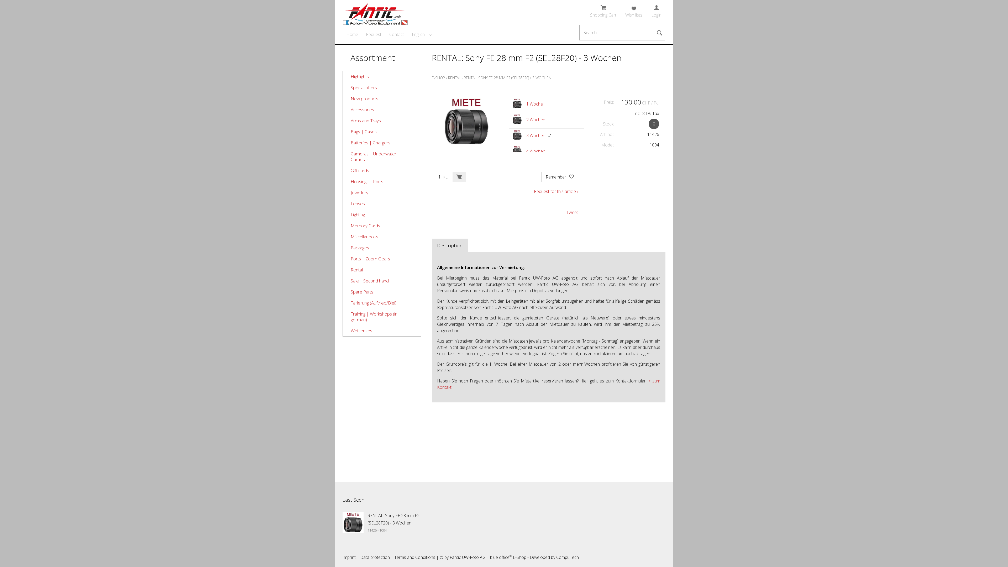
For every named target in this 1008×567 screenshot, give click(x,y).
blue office (501, 557)
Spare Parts (362, 292)
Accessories (362, 110)
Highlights (360, 77)
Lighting (358, 215)
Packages (360, 248)
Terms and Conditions (414, 557)
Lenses (358, 204)
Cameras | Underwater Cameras (373, 156)
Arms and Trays (366, 121)
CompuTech (567, 557)
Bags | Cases (364, 132)
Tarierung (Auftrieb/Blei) (373, 303)
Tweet (572, 212)
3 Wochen (541, 77)
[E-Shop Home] (375, 12)
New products (364, 99)
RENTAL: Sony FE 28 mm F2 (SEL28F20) (496, 77)
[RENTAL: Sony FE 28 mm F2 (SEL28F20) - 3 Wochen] (353, 522)
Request (373, 34)
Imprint (349, 557)
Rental (357, 270)
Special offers (364, 88)
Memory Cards (365, 226)
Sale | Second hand (370, 281)
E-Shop (438, 77)
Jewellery (359, 193)
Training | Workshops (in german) (374, 317)
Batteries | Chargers (370, 143)
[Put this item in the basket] (459, 177)
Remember (556, 177)
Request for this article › (556, 191)
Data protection (375, 557)
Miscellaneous (364, 237)
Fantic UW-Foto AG (468, 557)
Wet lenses (361, 331)
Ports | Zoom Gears (370, 259)
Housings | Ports (367, 181)
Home (352, 34)
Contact (396, 34)
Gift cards (360, 170)
